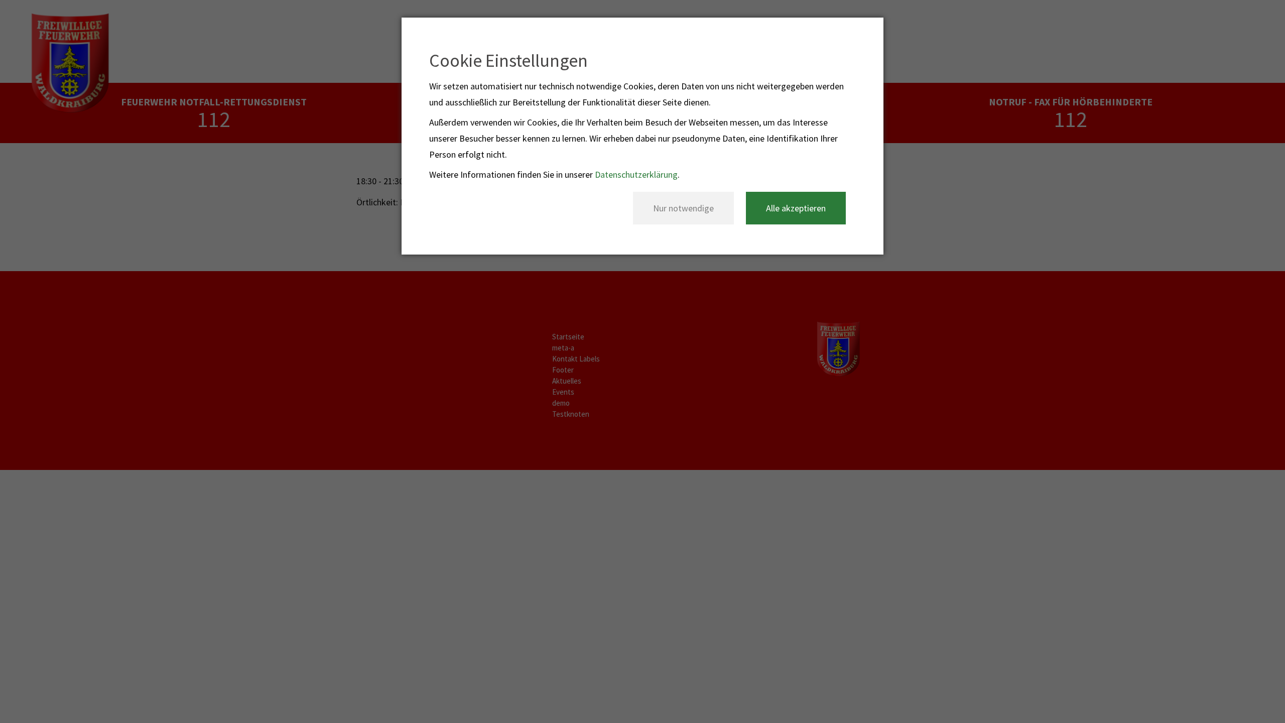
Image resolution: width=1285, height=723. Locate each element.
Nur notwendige (683, 208)
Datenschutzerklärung (636, 174)
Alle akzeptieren (796, 208)
